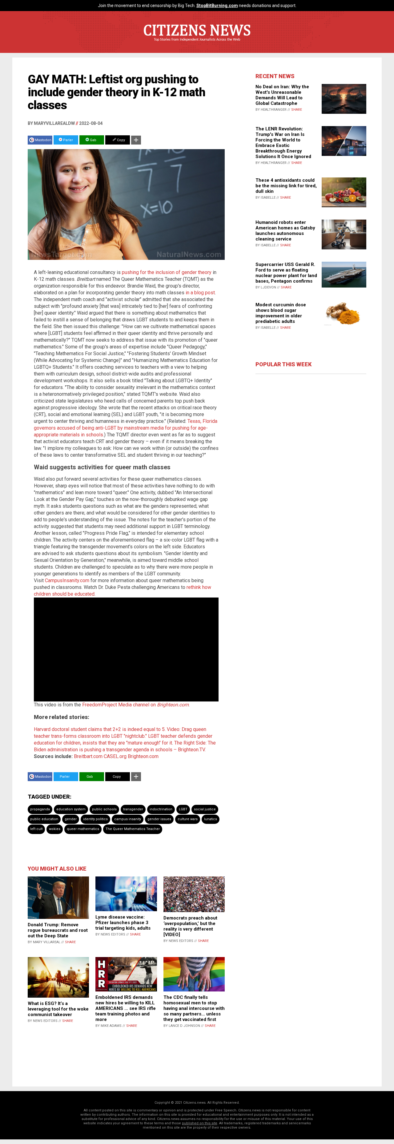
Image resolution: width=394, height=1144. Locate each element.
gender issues (159, 819)
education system (71, 809)
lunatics (210, 819)
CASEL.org (115, 756)
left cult (36, 829)
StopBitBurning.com (217, 5)
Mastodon (43, 140)
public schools (104, 809)
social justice (205, 809)
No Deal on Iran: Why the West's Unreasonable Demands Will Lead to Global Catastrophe (282, 95)
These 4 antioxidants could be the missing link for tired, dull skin (286, 185)
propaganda (40, 809)
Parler (67, 140)
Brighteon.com (143, 756)
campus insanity (127, 819)
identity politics (95, 819)
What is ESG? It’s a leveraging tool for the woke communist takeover (58, 1009)
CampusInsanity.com (67, 580)
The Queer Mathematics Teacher (133, 829)
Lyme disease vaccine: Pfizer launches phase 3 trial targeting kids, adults (123, 922)
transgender (133, 809)
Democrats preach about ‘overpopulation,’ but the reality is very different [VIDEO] (190, 926)
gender (71, 819)
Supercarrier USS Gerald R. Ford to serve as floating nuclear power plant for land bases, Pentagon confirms (286, 273)
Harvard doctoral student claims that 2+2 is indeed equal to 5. (100, 729)
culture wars (188, 819)
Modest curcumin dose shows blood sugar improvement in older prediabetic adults (280, 313)
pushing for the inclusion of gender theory (166, 272)
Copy (120, 140)
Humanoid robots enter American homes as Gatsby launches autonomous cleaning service (285, 231)
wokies (54, 829)
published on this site (199, 1123)
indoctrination (161, 809)
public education (44, 819)
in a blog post (200, 293)
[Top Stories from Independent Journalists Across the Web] (197, 44)
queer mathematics (83, 829)
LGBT (183, 809)
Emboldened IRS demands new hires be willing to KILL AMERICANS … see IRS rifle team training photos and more (125, 1008)
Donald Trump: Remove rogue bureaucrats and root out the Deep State (58, 930)
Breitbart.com (88, 756)
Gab (92, 140)
